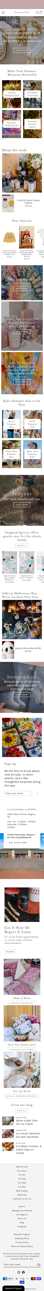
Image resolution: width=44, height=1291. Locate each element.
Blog (22, 1222)
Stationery (22, 1195)
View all (22, 546)
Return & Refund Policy (22, 1246)
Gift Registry (22, 1214)
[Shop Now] (22, 282)
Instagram (22, 1226)
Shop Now (22, 50)
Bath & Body (22, 1191)
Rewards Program (22, 1234)
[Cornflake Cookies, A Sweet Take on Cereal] (8, 1146)
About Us (22, 1218)
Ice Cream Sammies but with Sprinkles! (28, 1135)
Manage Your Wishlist (22, 1210)
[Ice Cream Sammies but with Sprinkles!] (8, 1133)
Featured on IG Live (22, 1199)
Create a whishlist (22, 1003)
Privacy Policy (22, 1242)
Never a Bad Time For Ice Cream (27, 1122)
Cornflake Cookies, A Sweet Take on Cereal (29, 1150)
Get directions (18, 843)
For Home (22, 1171)
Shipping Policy (22, 1238)
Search (22, 1206)
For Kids (22, 1179)
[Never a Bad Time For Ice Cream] (8, 1120)
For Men (22, 1187)
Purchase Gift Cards (22, 1050)
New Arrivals (22, 1166)
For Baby (22, 1182)
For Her (22, 1175)
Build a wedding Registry (22, 1096)
